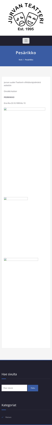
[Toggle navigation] (26, 41)
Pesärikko (29, 59)
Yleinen (8, 417)
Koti (20, 59)
